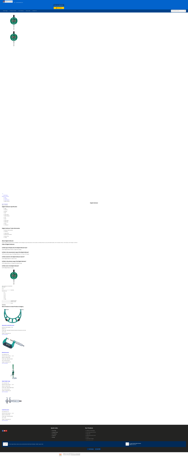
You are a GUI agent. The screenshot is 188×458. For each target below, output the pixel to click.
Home (5, 197)
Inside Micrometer (5, 409)
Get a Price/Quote (5, 334)
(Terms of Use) (78, 453)
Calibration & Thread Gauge (90, 430)
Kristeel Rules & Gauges (90, 438)
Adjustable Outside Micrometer (8, 325)
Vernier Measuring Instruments (91, 432)
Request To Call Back (5, 196)
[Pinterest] (6, 431)
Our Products (21, 10)
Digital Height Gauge (6, 381)
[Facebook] (3, 431)
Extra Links (28, 10)
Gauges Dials (88, 433)
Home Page (5, 10)
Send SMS (98, 449)
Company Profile (13, 10)
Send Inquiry (59, 7)
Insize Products (6, 199)
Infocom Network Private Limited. (75, 454)
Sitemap (53, 437)
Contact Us (35, 10)
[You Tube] (4, 431)
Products (5, 198)
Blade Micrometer (5, 352)
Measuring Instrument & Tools (91, 435)
